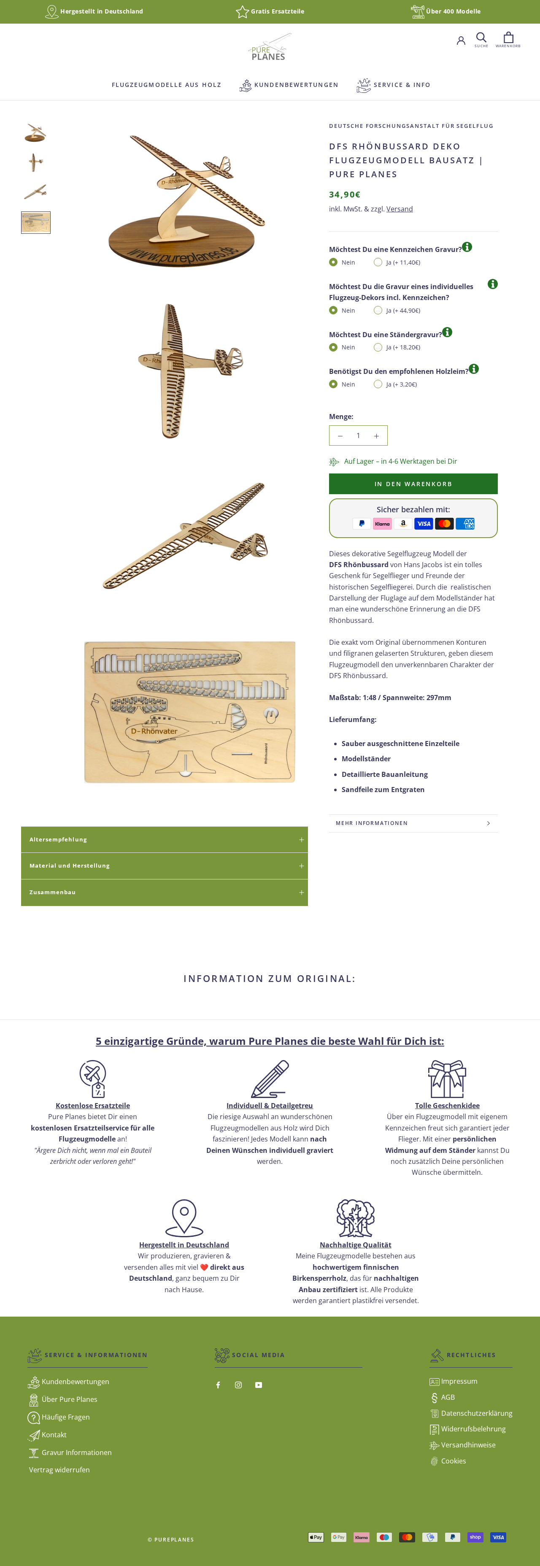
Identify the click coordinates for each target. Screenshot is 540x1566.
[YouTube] (258, 1384)
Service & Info (401, 85)
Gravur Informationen (76, 1452)
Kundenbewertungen (289, 85)
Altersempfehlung (58, 839)
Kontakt (53, 1434)
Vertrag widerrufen (58, 1469)
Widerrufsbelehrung (473, 1428)
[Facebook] (218, 1384)
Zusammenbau (53, 892)
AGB (447, 1397)
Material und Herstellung (70, 865)
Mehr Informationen (372, 823)
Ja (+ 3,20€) (401, 384)
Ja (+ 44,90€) (403, 310)
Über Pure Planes (68, 1399)
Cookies (453, 1461)
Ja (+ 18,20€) (403, 347)
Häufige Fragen (65, 1417)
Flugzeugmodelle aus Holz (165, 85)
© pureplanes (171, 1539)
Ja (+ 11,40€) (403, 262)
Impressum (459, 1381)
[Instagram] (238, 1384)
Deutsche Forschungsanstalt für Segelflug (411, 126)
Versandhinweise (468, 1445)
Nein (348, 262)
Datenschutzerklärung (476, 1413)
